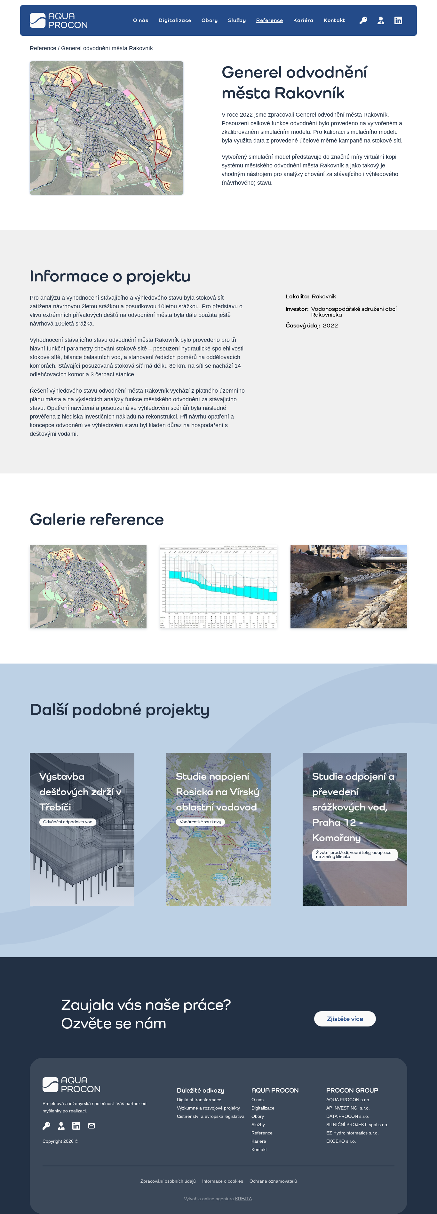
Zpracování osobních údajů (168, 1181)
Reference (269, 20)
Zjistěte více (345, 1019)
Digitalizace (175, 20)
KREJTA (243, 1198)
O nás (140, 20)
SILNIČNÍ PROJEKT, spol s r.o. (357, 1124)
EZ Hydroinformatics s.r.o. (352, 1132)
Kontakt (335, 20)
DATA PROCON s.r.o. (347, 1116)
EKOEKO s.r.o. (341, 1141)
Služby (237, 20)
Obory (210, 20)
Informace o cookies (222, 1181)
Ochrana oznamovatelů (273, 1181)
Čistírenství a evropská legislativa (210, 1116)
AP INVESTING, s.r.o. (348, 1107)
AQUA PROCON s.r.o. (348, 1099)
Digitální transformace (199, 1099)
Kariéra (303, 20)
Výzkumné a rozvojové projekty (208, 1107)
